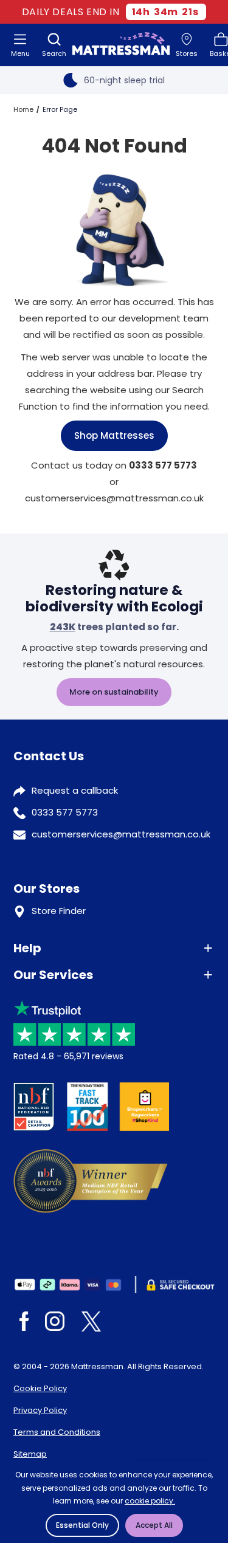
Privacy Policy (40, 1410)
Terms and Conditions (56, 1432)
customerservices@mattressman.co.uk (121, 834)
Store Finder (59, 910)
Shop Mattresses (114, 435)
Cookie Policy (40, 1388)
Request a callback (75, 790)
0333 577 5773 (65, 812)
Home (23, 109)
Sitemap (30, 1454)
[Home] (121, 45)
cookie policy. (150, 1501)
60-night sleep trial (124, 80)
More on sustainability (114, 692)
